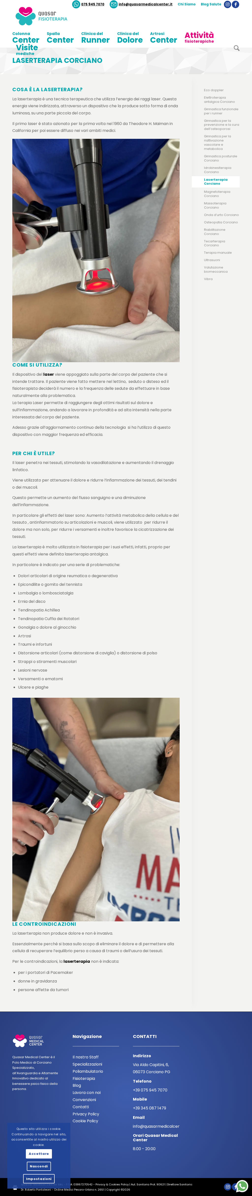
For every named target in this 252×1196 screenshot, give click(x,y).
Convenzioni (84, 1100)
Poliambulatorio (88, 1071)
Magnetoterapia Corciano (217, 193)
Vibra (208, 279)
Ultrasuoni (212, 260)
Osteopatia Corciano (221, 222)
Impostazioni (39, 1179)
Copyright (113, 1190)
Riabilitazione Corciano (214, 231)
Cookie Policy (85, 1121)
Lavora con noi (87, 1092)
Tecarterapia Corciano (214, 243)
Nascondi (39, 1166)
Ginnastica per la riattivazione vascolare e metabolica (217, 142)
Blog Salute (211, 4)
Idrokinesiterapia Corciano (217, 169)
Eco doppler (214, 90)
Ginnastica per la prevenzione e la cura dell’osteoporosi (221, 124)
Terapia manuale (218, 252)
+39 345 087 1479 (149, 1108)
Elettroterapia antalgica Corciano (219, 99)
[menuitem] (88, 4)
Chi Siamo (187, 4)
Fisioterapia (84, 1078)
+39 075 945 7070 (150, 1090)
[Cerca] (235, 50)
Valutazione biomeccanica (216, 269)
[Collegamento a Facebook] (235, 4)
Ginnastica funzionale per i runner (221, 111)
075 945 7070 (92, 4)
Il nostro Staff (86, 1057)
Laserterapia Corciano (57, 60)
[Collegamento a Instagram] (227, 4)
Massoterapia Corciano (215, 205)
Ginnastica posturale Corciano (220, 158)
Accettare (39, 1153)
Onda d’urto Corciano (221, 215)
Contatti (81, 1107)
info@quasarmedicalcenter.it (146, 4)
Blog (77, 1085)
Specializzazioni (87, 1064)
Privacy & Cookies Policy (112, 1184)
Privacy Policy (86, 1114)
